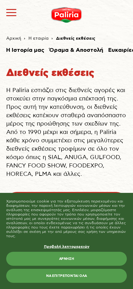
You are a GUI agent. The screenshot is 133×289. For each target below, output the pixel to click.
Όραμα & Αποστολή (76, 50)
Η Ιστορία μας (25, 50)
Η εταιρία (38, 38)
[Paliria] (66, 15)
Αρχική (13, 38)
